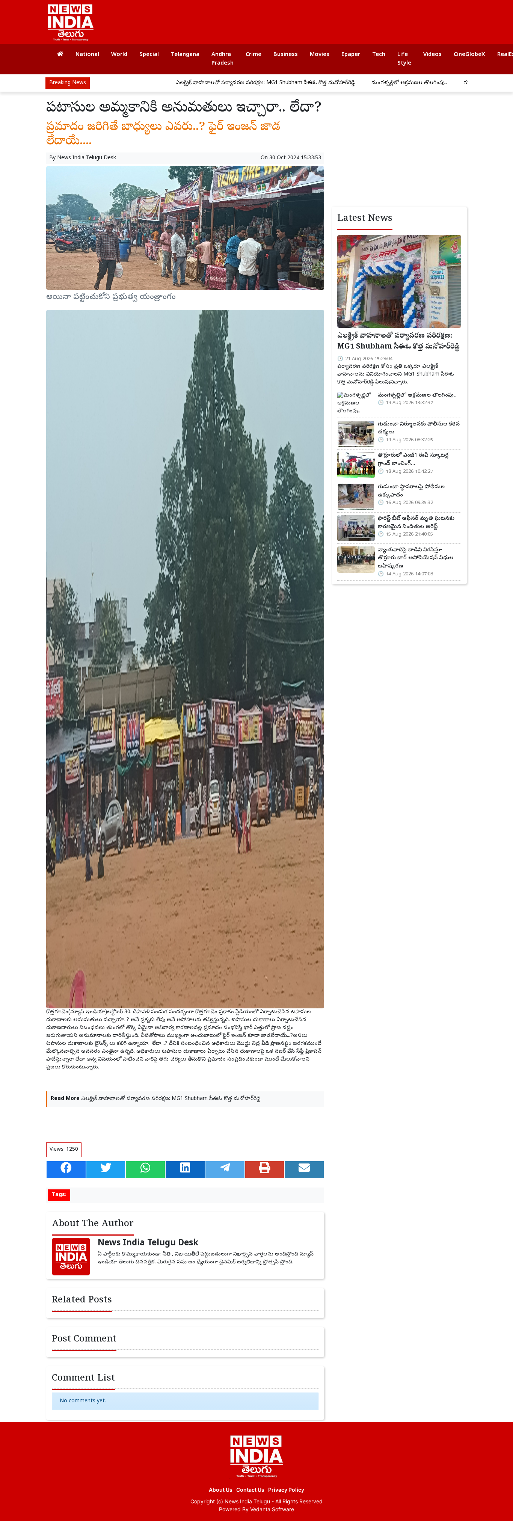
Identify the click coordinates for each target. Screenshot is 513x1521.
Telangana (185, 55)
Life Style (404, 59)
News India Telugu (247, 1501)
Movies (319, 55)
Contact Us (250, 1489)
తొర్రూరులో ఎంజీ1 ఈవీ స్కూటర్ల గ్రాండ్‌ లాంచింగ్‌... (413, 460)
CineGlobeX (469, 55)
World (119, 55)
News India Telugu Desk (86, 158)
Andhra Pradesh (222, 59)
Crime (253, 55)
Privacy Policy (286, 1489)
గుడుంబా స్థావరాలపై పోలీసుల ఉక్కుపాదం (411, 491)
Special (149, 55)
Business (285, 55)
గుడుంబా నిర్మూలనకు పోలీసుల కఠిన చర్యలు (455, 83)
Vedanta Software (272, 1509)
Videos (432, 55)
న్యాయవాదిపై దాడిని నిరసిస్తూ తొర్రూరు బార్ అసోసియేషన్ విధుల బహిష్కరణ (415, 558)
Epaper (350, 55)
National (87, 55)
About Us (220, 1489)
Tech (378, 55)
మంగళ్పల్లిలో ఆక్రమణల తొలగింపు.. (352, 83)
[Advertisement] (325, 19)
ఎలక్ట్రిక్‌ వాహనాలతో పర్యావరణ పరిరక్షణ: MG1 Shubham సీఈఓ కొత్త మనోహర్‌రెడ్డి (208, 83)
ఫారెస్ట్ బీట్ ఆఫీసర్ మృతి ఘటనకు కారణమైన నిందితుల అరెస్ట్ (416, 523)
